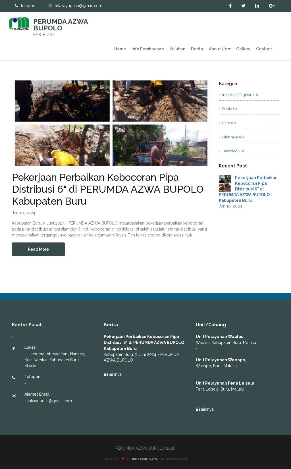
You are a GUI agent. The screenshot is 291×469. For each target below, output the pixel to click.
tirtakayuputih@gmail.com (78, 5)
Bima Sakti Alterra (145, 458)
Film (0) (228, 123)
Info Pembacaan (148, 49)
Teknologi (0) (232, 151)
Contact (264, 49)
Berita (197, 49)
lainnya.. (115, 374)
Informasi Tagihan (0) (239, 95)
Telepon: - (29, 5)
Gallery (243, 49)
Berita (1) (229, 109)
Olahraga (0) (232, 137)
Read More (38, 249)
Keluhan (177, 49)
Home (120, 49)
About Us (218, 49)
